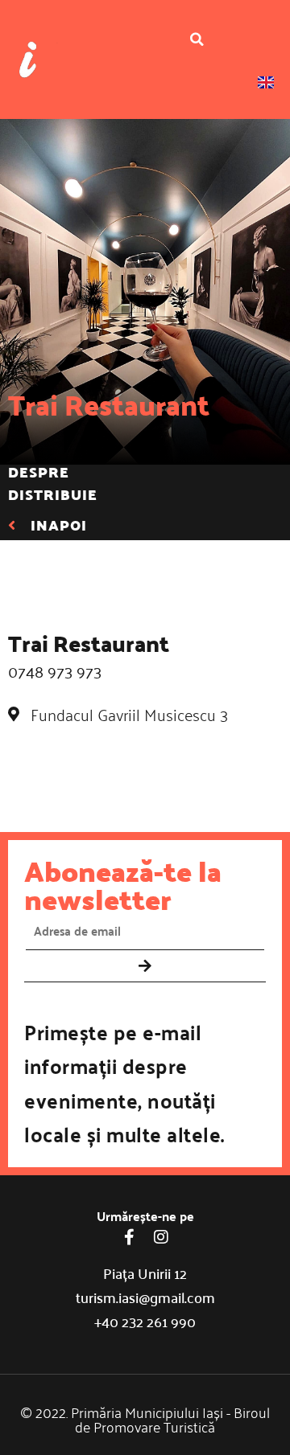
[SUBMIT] (145, 966)
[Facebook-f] (129, 1237)
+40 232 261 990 (145, 1321)
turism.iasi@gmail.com (145, 1297)
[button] (197, 39)
